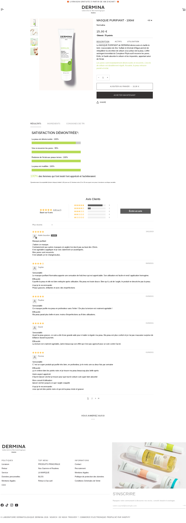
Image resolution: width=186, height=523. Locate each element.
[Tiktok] (6, 502)
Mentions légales (9, 481)
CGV (4, 485)
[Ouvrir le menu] (4, 10)
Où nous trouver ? (69, 517)
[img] (38, 232)
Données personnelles (11, 477)
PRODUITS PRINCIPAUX (49, 464)
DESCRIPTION (103, 42)
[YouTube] (16, 502)
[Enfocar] (66, 54)
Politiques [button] (7, 460)
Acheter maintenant (125, 95)
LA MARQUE (43, 473)
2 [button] (91, 398)
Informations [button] (82, 460)
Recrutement (80, 468)
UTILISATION (133, 42)
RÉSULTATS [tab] (35, 124)
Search (53, 517)
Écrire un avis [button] (135, 211)
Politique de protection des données (89, 477)
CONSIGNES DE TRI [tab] (75, 124)
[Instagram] (11, 502)
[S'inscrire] (183, 505)
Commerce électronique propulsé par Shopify (105, 517)
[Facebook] (2, 502)
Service (5, 473)
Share (103, 102)
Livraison (5, 464)
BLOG (41, 477)
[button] (79, 205)
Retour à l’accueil (45, 481)
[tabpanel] (93, 157)
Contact (78, 464)
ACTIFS (118, 42)
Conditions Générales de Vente (87, 481)
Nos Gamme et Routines (48, 468)
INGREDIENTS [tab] (53, 124)
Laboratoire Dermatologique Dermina (23, 517)
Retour (4, 468)
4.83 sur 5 (57, 210)
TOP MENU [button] (43, 460)
